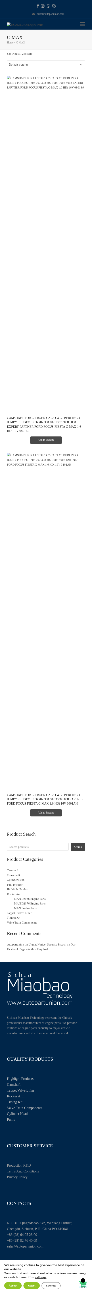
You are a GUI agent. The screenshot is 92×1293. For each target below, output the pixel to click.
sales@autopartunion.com (50, 13)
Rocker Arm (15, 1096)
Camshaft (13, 1084)
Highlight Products (20, 1079)
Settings (51, 1285)
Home (10, 42)
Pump (11, 1119)
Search (78, 846)
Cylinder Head (17, 1114)
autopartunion (15, 944)
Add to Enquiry (46, 439)
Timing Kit (14, 1102)
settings (40, 1277)
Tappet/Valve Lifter (20, 1090)
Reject (31, 1285)
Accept (13, 1285)
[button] (82, 24)
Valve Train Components (24, 1108)
